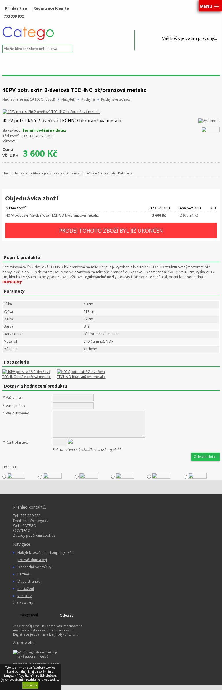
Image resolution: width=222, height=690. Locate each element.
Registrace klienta (51, 8)
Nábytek (68, 99)
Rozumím (30, 685)
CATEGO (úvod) (42, 99)
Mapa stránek (28, 581)
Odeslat (66, 615)
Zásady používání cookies (34, 535)
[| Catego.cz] (28, 39)
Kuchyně (88, 99)
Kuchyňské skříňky (115, 99)
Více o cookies (50, 680)
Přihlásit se (16, 8)
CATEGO (29, 525)
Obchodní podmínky (34, 566)
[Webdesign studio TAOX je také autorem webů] (37, 656)
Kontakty (24, 595)
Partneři (23, 574)
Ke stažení (25, 588)
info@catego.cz (36, 520)
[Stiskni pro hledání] (77, 49)
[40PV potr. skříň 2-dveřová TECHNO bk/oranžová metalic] (51, 111)
